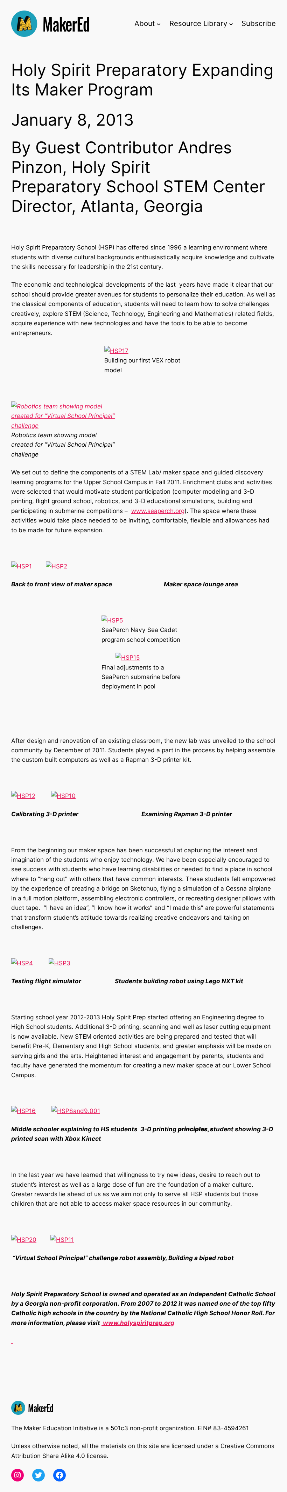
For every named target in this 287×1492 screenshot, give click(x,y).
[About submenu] (158, 23)
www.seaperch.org (157, 510)
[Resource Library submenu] (231, 23)
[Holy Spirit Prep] (12, 1340)
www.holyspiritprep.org (138, 1322)
